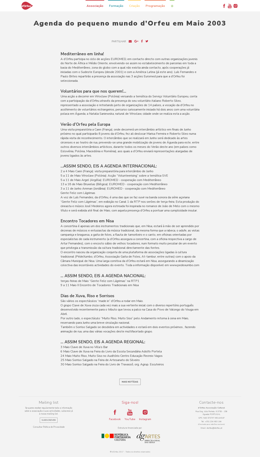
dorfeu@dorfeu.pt (214, 428)
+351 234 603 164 (213, 421)
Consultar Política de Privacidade (49, 427)
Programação (155, 6)
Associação (95, 6)
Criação (134, 6)
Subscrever (48, 420)
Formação (116, 6)
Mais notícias (130, 381)
